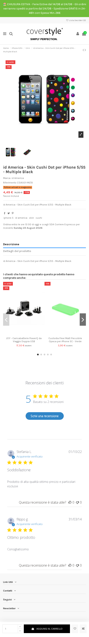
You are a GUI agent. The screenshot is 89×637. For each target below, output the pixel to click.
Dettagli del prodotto (17, 251)
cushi (39, 217)
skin (31, 217)
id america (21, 217)
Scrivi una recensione (45, 416)
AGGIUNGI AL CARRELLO (49, 628)
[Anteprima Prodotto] (28, 333)
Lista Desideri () (77, 20)
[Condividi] (4, 213)
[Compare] (23, 333)
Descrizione (11, 244)
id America (18, 178)
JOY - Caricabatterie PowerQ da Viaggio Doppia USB (24, 340)
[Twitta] (8, 213)
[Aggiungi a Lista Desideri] (74, 628)
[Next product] (85, 50)
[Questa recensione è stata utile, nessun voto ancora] (70, 502)
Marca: (7, 178)
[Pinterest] (13, 213)
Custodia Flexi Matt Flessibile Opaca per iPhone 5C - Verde (65, 340)
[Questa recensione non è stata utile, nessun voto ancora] (77, 502)
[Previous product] (84, 50)
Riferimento (9, 182)
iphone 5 (8, 217)
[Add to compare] (83, 628)
